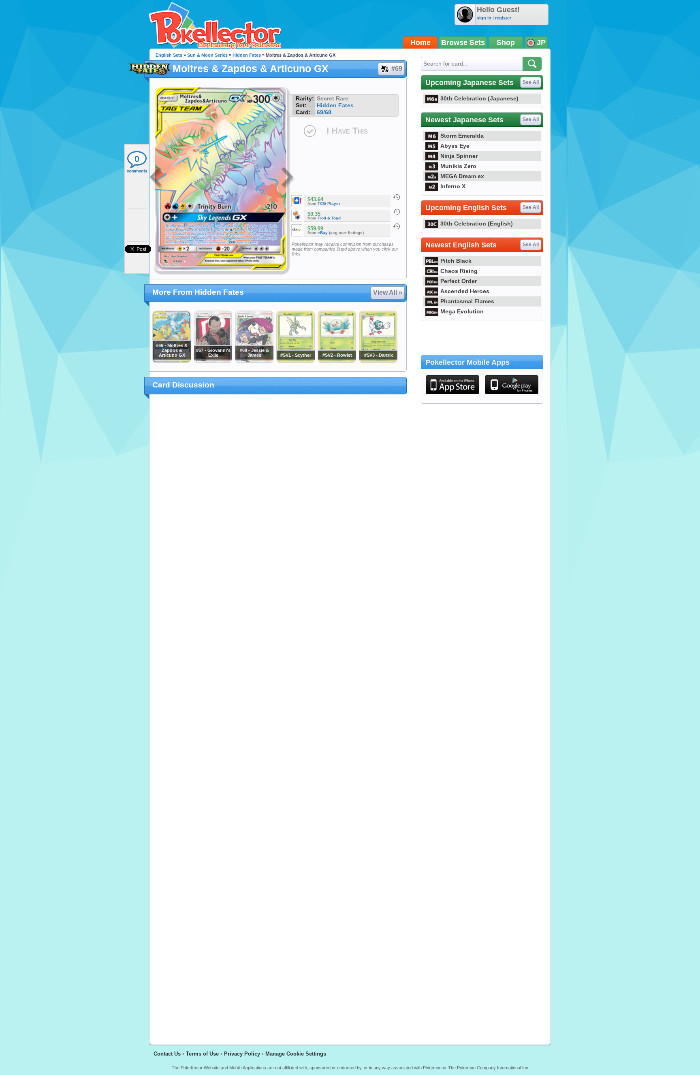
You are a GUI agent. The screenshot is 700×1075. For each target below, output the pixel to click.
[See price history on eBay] (396, 226)
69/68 (324, 112)
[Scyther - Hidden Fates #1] (295, 361)
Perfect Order (458, 281)
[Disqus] (278, 714)
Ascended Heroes (464, 291)
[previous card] (156, 178)
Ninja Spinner (459, 156)
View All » (387, 292)
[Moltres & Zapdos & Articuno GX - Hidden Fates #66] (171, 361)
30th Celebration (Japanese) (479, 98)
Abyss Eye (455, 146)
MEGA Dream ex (462, 176)
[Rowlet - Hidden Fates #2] (336, 361)
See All (531, 82)
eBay (323, 232)
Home (420, 42)
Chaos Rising (459, 271)
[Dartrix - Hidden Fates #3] (378, 361)
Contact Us (167, 1054)
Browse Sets (463, 42)
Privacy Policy (242, 1054)
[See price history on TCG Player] (396, 197)
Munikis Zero (458, 166)
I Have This (347, 131)
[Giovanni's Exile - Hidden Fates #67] (212, 361)
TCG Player (329, 203)
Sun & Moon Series (207, 55)
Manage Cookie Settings (295, 1054)
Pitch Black (456, 261)
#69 (396, 68)
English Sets (169, 55)
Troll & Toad (329, 218)
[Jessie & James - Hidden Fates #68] (254, 361)
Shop (506, 42)
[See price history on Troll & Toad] (396, 212)
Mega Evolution (462, 311)
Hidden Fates (247, 55)
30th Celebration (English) (476, 223)
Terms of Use (202, 1054)
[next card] (288, 178)
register (503, 17)
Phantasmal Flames (467, 301)
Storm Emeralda (462, 135)
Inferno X (452, 186)
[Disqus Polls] (278, 505)
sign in (484, 17)
